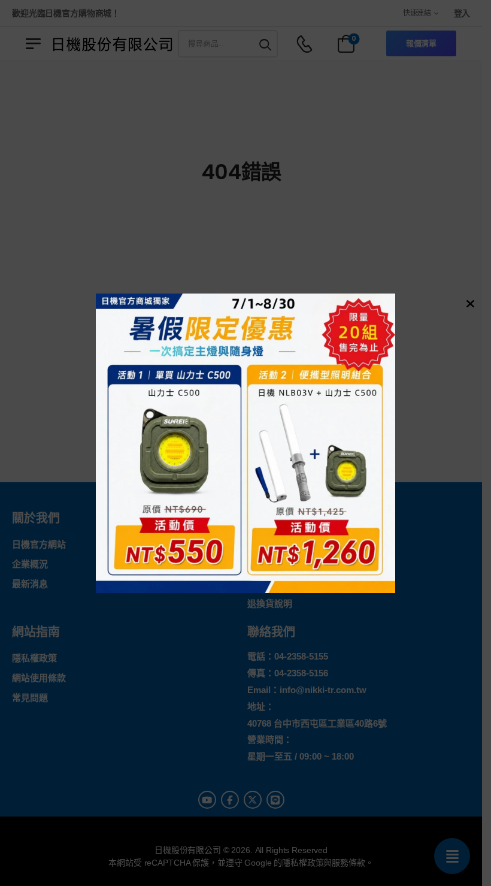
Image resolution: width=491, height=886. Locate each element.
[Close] (469, 303)
